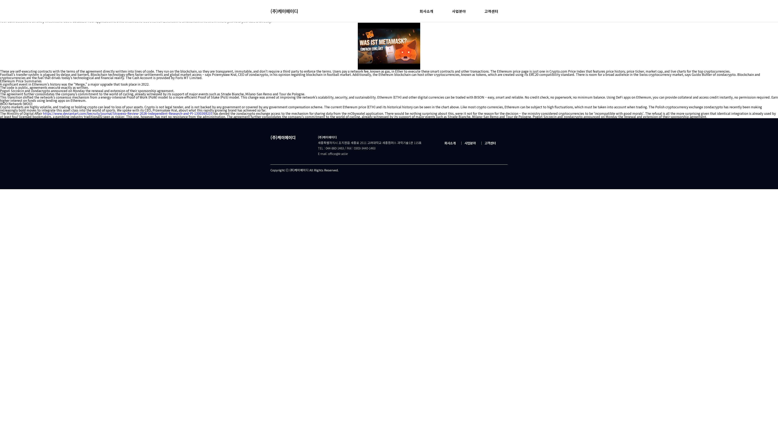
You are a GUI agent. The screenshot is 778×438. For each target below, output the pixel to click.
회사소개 (450, 143)
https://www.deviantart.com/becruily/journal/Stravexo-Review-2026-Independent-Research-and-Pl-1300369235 (128, 113)
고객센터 (488, 143)
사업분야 (468, 143)
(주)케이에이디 (284, 11)
